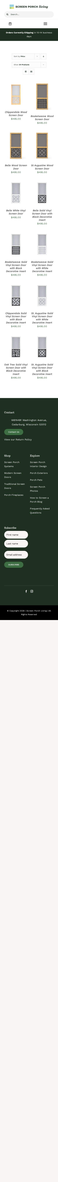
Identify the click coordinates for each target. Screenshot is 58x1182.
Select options (16, 92)
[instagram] (31, 591)
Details (11, 98)
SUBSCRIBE (13, 565)
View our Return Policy (18, 439)
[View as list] (31, 71)
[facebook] (26, 591)
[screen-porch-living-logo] (29, 5)
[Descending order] (43, 56)
